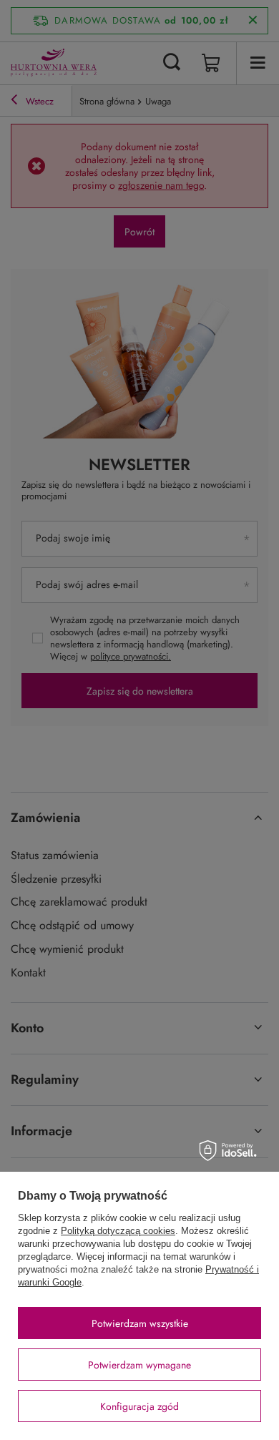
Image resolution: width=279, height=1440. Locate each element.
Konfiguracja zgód (139, 1406)
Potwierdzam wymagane (139, 1365)
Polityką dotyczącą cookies (118, 1230)
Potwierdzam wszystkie (140, 1323)
